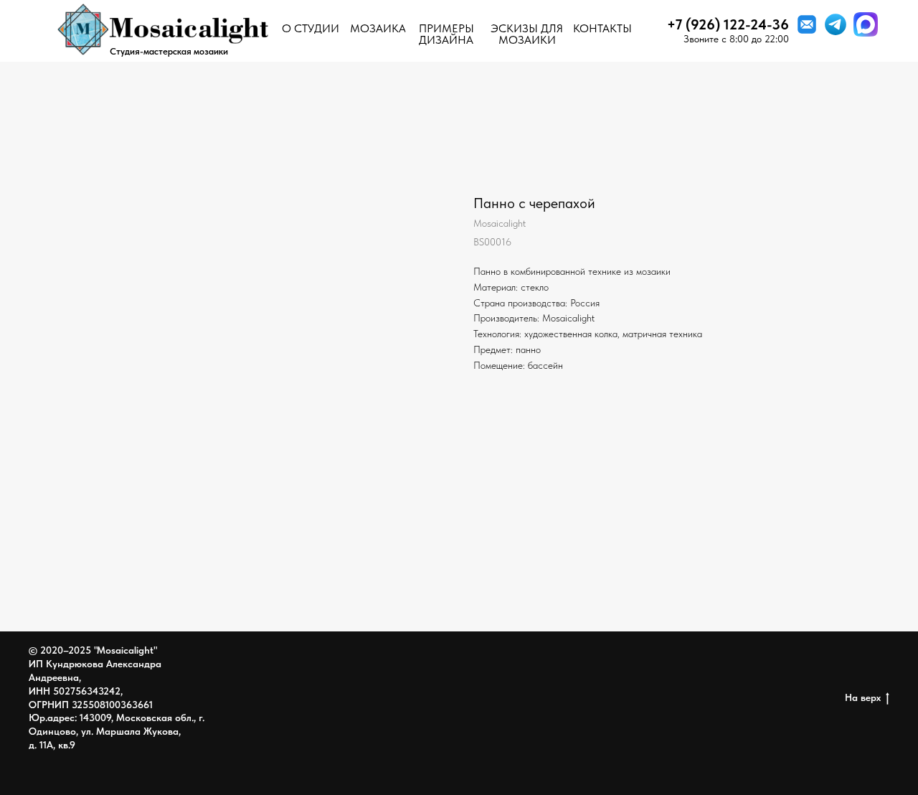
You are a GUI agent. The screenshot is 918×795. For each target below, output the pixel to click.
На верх (863, 697)
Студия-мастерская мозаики (169, 51)
